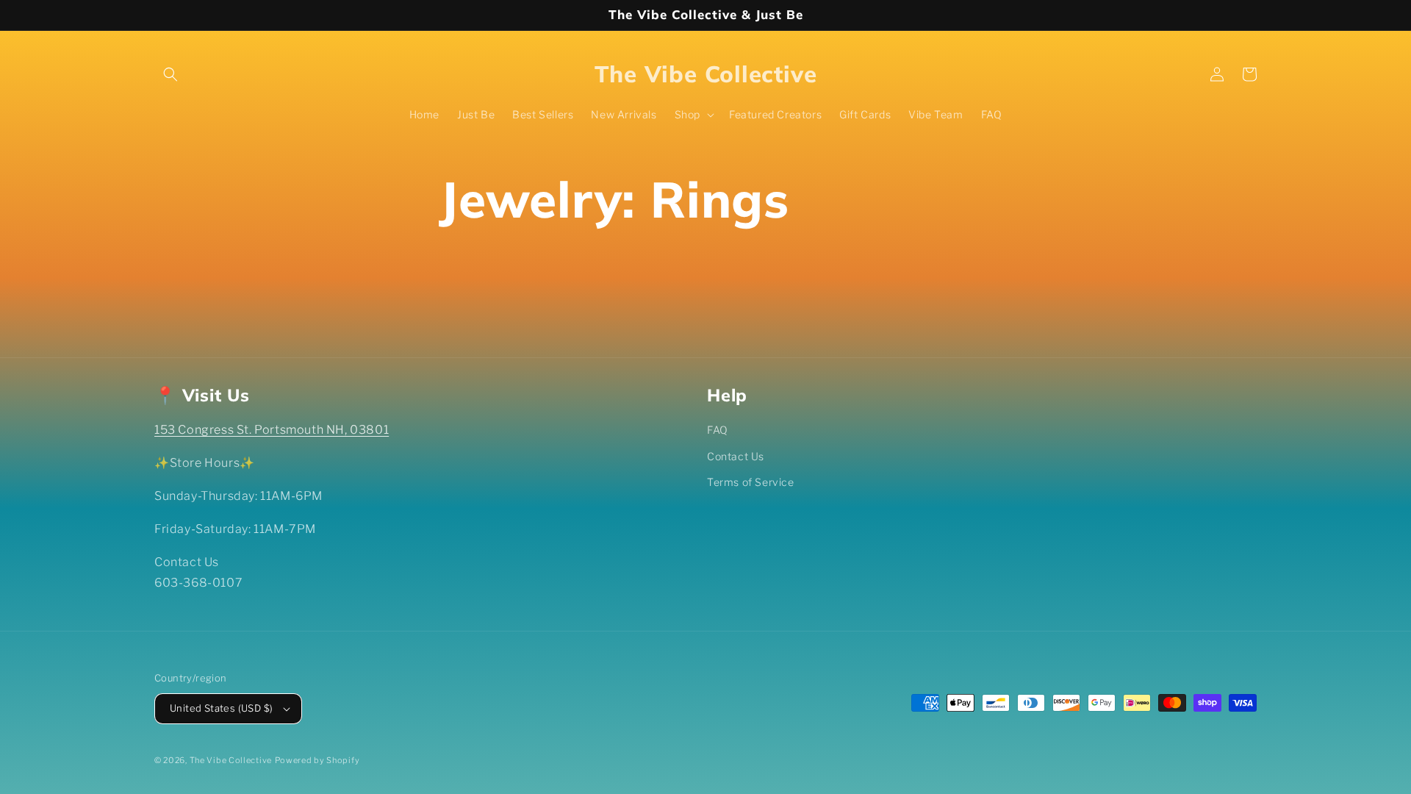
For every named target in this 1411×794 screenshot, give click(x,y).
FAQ (717, 429)
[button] (170, 74)
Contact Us (735, 456)
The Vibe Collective (231, 760)
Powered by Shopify (317, 760)
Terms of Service (750, 482)
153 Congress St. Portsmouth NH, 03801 (271, 430)
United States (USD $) (221, 708)
